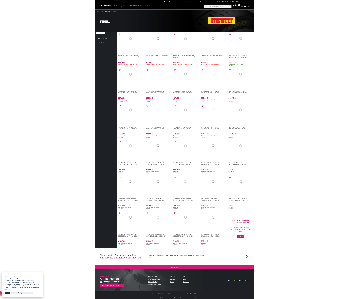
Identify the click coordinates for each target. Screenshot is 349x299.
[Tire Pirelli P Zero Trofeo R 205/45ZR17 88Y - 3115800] (130, 79)
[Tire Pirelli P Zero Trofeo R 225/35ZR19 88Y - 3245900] (185, 79)
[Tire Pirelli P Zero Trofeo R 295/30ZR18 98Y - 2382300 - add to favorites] (202, 177)
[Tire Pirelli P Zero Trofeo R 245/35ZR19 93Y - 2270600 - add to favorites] (175, 106)
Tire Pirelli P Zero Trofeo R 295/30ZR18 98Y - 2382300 (210, 199)
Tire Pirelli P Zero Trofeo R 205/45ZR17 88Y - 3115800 (127, 92)
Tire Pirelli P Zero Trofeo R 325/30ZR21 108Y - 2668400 (183, 235)
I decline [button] (13, 293)
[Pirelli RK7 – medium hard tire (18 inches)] (185, 43)
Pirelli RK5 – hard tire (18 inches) (157, 56)
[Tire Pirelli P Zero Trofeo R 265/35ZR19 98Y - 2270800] (240, 150)
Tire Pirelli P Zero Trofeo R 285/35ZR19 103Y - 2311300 (182, 199)
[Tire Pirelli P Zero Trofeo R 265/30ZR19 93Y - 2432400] (185, 150)
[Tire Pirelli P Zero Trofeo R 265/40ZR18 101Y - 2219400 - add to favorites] (120, 177)
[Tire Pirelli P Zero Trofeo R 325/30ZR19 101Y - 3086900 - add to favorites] (147, 213)
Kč (249, 6)
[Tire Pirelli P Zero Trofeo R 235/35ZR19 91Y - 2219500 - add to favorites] (120, 106)
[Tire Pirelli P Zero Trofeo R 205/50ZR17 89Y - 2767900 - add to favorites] (147, 70)
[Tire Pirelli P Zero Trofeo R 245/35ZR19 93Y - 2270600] (185, 115)
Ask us (240, 236)
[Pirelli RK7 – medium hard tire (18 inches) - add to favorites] (175, 34)
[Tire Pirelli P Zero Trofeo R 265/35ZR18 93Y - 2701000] (213, 150)
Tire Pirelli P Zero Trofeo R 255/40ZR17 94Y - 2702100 (127, 163)
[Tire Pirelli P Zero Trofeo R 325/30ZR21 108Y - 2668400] (185, 222)
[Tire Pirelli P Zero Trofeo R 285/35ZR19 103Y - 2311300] (185, 186)
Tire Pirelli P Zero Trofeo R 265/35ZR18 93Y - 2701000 (210, 163)
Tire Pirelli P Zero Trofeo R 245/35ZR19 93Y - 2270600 (182, 128)
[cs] (242, 6)
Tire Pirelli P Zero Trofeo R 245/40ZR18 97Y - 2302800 (210, 128)
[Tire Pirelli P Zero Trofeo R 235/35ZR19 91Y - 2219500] (130, 115)
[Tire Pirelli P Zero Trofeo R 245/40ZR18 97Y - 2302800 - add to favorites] (202, 106)
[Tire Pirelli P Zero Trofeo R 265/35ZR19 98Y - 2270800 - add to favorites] (230, 142)
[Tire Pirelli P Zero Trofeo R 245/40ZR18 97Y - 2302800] (213, 115)
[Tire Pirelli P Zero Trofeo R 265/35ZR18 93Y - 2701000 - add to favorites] (202, 142)
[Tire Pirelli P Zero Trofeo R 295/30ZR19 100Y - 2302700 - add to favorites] (230, 177)
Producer (107, 11)
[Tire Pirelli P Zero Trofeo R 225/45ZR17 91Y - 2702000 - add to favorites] (230, 70)
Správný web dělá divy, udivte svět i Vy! (187, 293)
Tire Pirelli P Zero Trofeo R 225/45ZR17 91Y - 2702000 (237, 92)
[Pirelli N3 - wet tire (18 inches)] (130, 43)
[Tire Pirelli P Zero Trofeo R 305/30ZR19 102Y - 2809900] (130, 222)
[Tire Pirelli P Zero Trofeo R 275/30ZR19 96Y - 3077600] (158, 186)
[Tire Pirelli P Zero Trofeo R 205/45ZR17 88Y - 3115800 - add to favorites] (120, 70)
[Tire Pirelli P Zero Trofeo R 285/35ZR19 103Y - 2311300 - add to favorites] (175, 177)
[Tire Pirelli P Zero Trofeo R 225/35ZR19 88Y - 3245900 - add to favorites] (175, 70)
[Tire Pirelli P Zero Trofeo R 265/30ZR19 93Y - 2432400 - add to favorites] (175, 142)
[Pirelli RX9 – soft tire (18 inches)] (213, 43)
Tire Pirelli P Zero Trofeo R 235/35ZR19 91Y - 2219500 (127, 128)
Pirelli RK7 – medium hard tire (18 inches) (184, 56)
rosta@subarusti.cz (247, 2)
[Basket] (234, 6)
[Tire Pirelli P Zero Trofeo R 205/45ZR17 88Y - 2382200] (240, 43)
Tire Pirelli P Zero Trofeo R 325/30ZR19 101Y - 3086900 (155, 235)
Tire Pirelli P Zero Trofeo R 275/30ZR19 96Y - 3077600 (155, 199)
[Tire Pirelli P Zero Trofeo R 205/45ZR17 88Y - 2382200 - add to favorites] (230, 34)
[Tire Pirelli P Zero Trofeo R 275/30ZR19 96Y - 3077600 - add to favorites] (147, 177)
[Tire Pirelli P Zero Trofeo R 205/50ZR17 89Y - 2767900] (158, 79)
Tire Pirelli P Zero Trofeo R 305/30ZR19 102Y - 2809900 (128, 235)
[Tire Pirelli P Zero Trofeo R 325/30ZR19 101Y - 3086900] (158, 222)
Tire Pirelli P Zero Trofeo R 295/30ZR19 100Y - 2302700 (238, 199)
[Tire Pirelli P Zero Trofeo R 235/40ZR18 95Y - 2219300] (158, 115)
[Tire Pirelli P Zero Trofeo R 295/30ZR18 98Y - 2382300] (213, 186)
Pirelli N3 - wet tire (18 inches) (128, 56)
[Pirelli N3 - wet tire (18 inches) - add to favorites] (120, 34)
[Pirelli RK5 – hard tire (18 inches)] (158, 43)
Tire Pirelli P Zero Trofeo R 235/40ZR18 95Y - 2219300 (155, 128)
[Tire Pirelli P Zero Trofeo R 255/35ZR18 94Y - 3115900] (240, 115)
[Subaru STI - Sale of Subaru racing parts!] (122, 6)
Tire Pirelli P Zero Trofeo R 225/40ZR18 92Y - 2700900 (210, 92)
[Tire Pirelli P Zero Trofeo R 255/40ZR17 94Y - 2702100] (130, 150)
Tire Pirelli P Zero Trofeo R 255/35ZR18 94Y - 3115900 (237, 128)
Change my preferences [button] (25, 293)
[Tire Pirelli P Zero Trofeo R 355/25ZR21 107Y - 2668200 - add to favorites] (202, 213)
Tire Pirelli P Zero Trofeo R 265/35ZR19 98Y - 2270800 (237, 163)
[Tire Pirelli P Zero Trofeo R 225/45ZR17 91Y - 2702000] (240, 79)
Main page (100, 11)
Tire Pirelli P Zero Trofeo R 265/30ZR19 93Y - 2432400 (182, 163)
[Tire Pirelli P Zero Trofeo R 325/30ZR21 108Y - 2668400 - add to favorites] (175, 213)
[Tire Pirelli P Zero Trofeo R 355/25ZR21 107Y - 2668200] (213, 222)
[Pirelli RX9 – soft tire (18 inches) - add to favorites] (202, 34)
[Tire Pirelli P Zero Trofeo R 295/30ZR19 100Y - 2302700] (240, 186)
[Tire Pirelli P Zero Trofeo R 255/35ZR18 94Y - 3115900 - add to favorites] (230, 106)
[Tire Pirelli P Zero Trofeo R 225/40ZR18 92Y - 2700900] (213, 79)
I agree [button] (7, 293)
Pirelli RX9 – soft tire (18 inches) (212, 56)
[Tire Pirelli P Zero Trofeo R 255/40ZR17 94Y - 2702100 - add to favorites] (120, 142)
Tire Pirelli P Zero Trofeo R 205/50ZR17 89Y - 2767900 (155, 92)
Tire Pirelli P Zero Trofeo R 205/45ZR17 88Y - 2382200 (237, 56)
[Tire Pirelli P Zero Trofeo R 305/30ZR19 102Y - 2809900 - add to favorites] (120, 213)
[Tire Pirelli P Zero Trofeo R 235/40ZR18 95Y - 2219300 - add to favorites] (147, 106)
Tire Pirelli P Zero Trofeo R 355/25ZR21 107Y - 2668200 (210, 235)
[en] (245, 6)
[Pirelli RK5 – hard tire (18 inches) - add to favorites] (147, 34)
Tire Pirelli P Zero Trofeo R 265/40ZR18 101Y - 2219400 (128, 199)
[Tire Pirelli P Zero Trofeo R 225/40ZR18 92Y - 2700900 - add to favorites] (202, 70)
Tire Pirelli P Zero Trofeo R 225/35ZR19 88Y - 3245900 (182, 92)
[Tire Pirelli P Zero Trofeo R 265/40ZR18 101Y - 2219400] (130, 186)
